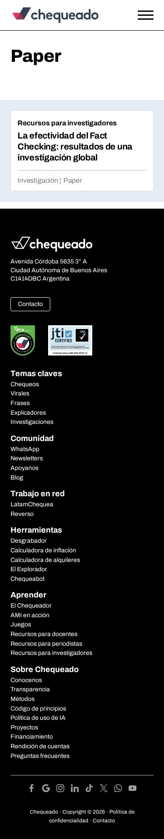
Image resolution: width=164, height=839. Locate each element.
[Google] (49, 789)
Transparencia (30, 689)
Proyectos (24, 727)
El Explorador (28, 569)
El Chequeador (31, 605)
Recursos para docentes (43, 634)
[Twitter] (107, 789)
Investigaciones (31, 422)
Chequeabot (27, 579)
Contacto (30, 304)
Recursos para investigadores (67, 123)
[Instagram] (63, 789)
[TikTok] (92, 789)
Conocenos (26, 680)
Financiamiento (31, 736)
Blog (16, 477)
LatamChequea (31, 504)
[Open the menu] (146, 15)
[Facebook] (35, 789)
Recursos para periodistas (46, 643)
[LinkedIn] (78, 789)
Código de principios (38, 708)
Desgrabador (28, 540)
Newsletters (26, 458)
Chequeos (24, 384)
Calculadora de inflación (43, 550)
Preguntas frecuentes (40, 756)
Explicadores (28, 412)
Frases (20, 403)
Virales (19, 393)
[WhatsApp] (121, 789)
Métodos (22, 699)
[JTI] (70, 340)
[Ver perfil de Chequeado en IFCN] (22, 340)
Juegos (20, 624)
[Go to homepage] (62, 15)
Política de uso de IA (38, 718)
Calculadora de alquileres (45, 560)
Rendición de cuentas (40, 746)
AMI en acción (29, 615)
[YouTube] (132, 789)
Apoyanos (24, 468)
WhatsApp (24, 449)
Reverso (22, 514)
